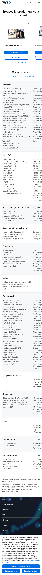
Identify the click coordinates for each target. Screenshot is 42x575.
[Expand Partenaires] (39, 510)
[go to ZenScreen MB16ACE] (16, 34)
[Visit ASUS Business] (7, 499)
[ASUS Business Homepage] (6, 2)
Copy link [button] (30, 77)
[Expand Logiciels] (39, 531)
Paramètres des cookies (21, 566)
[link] (16, 58)
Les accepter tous (30, 571)
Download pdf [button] (16, 77)
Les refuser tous (11, 571)
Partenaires (5, 509)
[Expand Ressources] (39, 525)
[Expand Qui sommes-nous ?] (39, 504)
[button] (27, 2)
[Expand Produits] (39, 515)
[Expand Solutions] (39, 520)
